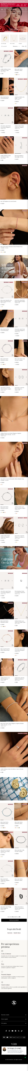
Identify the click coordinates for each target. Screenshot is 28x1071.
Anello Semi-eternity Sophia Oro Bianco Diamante (19, 678)
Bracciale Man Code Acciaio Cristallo (19, 851)
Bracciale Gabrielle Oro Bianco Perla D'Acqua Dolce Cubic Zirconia (6, 301)
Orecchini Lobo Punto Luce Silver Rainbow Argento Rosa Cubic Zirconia (20, 649)
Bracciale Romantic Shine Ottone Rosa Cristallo (5, 649)
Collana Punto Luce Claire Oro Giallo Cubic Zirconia (20, 622)
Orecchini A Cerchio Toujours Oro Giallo (5, 851)
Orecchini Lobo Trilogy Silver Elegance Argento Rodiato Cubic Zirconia (6, 907)
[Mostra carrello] (26, 9)
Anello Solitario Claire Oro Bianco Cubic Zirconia (6, 70)
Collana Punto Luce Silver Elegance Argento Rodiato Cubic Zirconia (11, 434)
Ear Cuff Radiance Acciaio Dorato (8, 201)
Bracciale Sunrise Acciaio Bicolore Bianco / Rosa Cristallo (6, 330)
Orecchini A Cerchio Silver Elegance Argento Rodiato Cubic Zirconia (20, 388)
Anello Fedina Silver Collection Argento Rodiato (19, 126)
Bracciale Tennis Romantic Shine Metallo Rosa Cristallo (11, 247)
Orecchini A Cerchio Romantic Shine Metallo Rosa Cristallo (12, 479)
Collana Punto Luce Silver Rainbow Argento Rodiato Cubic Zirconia (20, 507)
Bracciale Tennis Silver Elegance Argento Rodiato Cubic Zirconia (12, 724)
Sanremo (9, 933)
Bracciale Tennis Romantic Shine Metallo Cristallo (4, 359)
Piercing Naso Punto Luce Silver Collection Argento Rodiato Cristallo (20, 592)
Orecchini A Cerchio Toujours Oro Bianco (19, 536)
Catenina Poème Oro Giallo (19, 98)
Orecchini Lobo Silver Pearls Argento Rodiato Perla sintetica (20, 301)
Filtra (23, 46)
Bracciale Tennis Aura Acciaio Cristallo (20, 359)
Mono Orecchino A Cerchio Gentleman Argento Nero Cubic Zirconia (19, 907)
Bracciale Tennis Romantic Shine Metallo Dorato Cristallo (20, 70)
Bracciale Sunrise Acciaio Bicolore (5, 98)
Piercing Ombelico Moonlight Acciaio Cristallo (19, 156)
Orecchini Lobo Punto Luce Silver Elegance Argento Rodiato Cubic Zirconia (6, 126)
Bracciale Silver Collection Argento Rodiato (5, 880)
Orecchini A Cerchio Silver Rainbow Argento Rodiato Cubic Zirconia (6, 388)
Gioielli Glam (17, 933)
